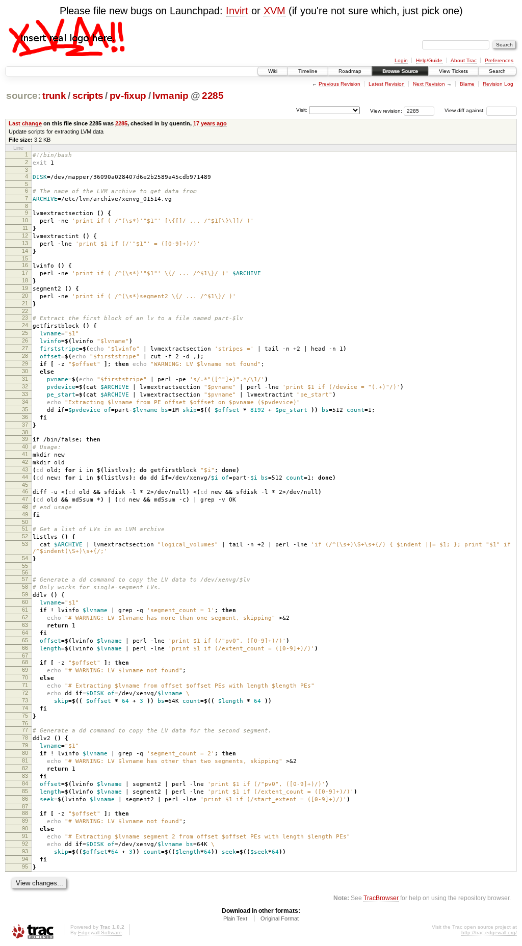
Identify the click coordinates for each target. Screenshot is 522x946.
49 (25, 514)
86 (25, 799)
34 (25, 402)
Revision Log (498, 84)
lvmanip (170, 95)
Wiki (272, 71)
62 (25, 617)
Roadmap (349, 71)
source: (23, 95)
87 (25, 806)
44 (25, 477)
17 (25, 273)
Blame (467, 84)
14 (25, 251)
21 (25, 303)
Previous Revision (339, 84)
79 (25, 745)
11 (25, 228)
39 (25, 439)
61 (25, 610)
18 (25, 280)
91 (25, 836)
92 (25, 843)
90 (25, 828)
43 (25, 469)
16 (25, 265)
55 (25, 566)
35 (25, 409)
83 (25, 776)
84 (25, 783)
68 (25, 662)
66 (25, 648)
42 (25, 462)
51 (25, 528)
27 (25, 348)
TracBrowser (381, 898)
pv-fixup (128, 95)
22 (25, 311)
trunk (54, 95)
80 (25, 753)
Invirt (237, 10)
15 (25, 258)
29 (25, 363)
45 (25, 485)
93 (25, 851)
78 (25, 737)
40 (25, 446)
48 (25, 507)
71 (25, 685)
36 (25, 417)
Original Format (279, 918)
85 (25, 791)
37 (25, 425)
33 (25, 394)
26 (25, 340)
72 (25, 693)
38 (25, 432)
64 (25, 632)
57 (25, 579)
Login (401, 60)
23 (25, 317)
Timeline (308, 71)
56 (25, 572)
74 (25, 708)
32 (25, 386)
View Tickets (453, 71)
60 (25, 602)
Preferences (499, 60)
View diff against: (465, 110)
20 (25, 296)
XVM (274, 10)
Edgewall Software (100, 932)
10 (25, 220)
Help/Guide (429, 60)
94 (25, 859)
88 (25, 813)
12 (25, 235)
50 (25, 522)
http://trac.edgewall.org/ (489, 932)
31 (25, 379)
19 (25, 288)
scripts (87, 95)
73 (25, 700)
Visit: (301, 110)
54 (25, 558)
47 (25, 499)
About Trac (464, 60)
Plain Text (235, 918)
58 (25, 587)
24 (25, 325)
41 (25, 454)
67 (25, 655)
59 (25, 594)
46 (25, 491)
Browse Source (400, 71)
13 (25, 243)
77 (25, 730)
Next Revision (429, 84)
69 (25, 670)
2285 (213, 95)
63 (25, 625)
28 (25, 356)
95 (25, 866)
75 (25, 716)
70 (25, 677)
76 (25, 723)
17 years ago (210, 123)
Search (497, 71)
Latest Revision (387, 84)
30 (25, 371)
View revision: (386, 110)
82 (25, 768)
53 (25, 544)
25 (25, 333)
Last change (25, 123)
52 (25, 536)
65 (25, 640)
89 (25, 821)
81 (25, 760)
